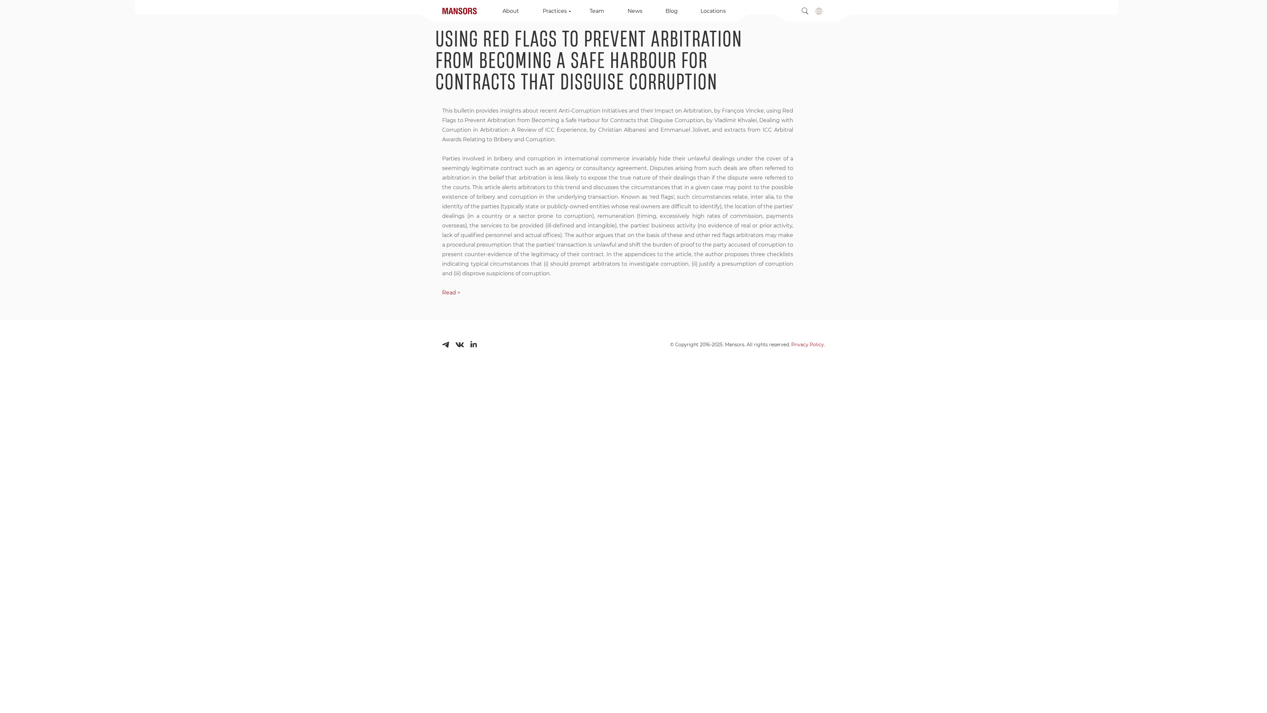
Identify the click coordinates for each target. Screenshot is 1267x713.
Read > (451, 292)
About (511, 11)
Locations (713, 11)
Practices (555, 11)
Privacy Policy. (808, 345)
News (635, 11)
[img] (819, 11)
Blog (672, 11)
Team (597, 11)
